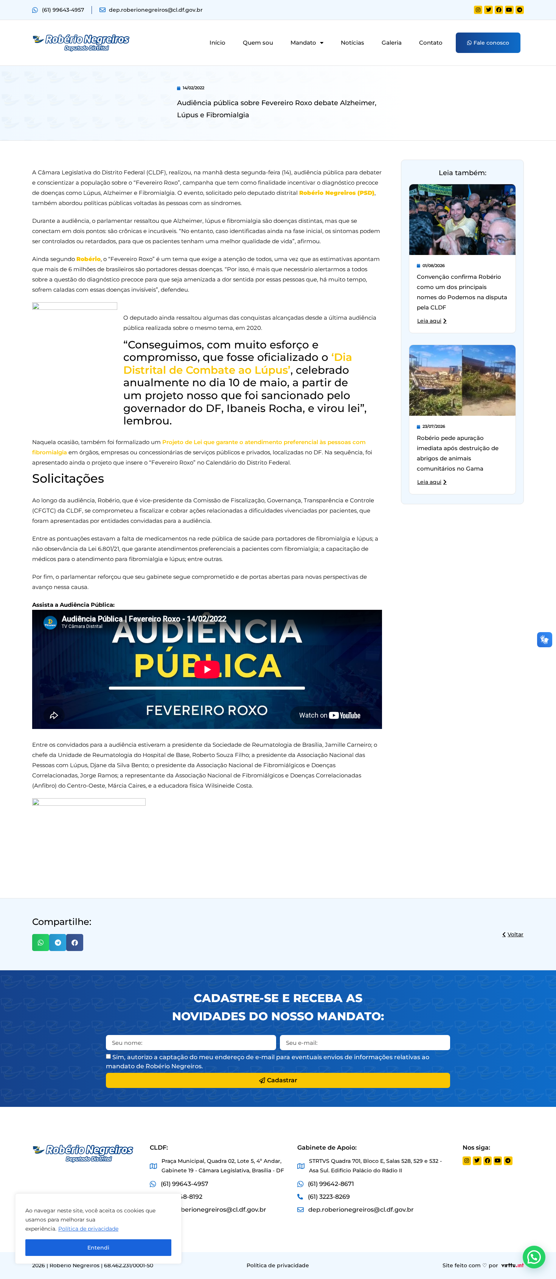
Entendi (98, 1247)
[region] (98, 1229)
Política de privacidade (88, 1228)
